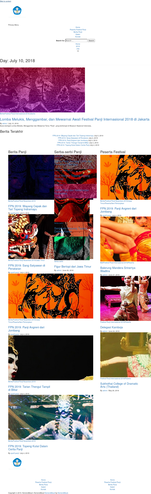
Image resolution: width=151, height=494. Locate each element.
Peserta (16, 322)
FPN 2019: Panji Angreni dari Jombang (73, 140)
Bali (101, 262)
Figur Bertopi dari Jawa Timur (72, 266)
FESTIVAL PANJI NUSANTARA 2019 (22, 21)
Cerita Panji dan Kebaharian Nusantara (71, 191)
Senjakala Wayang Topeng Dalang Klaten (70, 229)
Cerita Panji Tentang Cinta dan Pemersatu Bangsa (73, 162)
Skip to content (5, 1)
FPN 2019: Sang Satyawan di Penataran (73, 138)
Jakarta (32, 113)
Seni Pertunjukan (25, 322)
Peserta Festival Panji (78, 29)
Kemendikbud (50, 493)
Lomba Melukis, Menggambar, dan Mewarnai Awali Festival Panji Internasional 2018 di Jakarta (74, 119)
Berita (2, 113)
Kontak (77, 36)
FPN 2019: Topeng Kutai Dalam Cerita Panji (73, 145)
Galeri (78, 34)
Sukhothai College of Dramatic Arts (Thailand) (119, 385)
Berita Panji (78, 32)
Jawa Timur (40, 260)
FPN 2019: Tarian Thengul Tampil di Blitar (73, 142)
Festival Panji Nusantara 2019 (24, 201)
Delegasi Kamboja (111, 327)
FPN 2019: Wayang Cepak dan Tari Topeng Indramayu (73, 135)
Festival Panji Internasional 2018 (17, 113)
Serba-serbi (58, 156)
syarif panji (15, 213)
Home (78, 27)
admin (4, 123)
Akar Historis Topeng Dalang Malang (72, 177)
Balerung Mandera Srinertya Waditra (117, 269)
